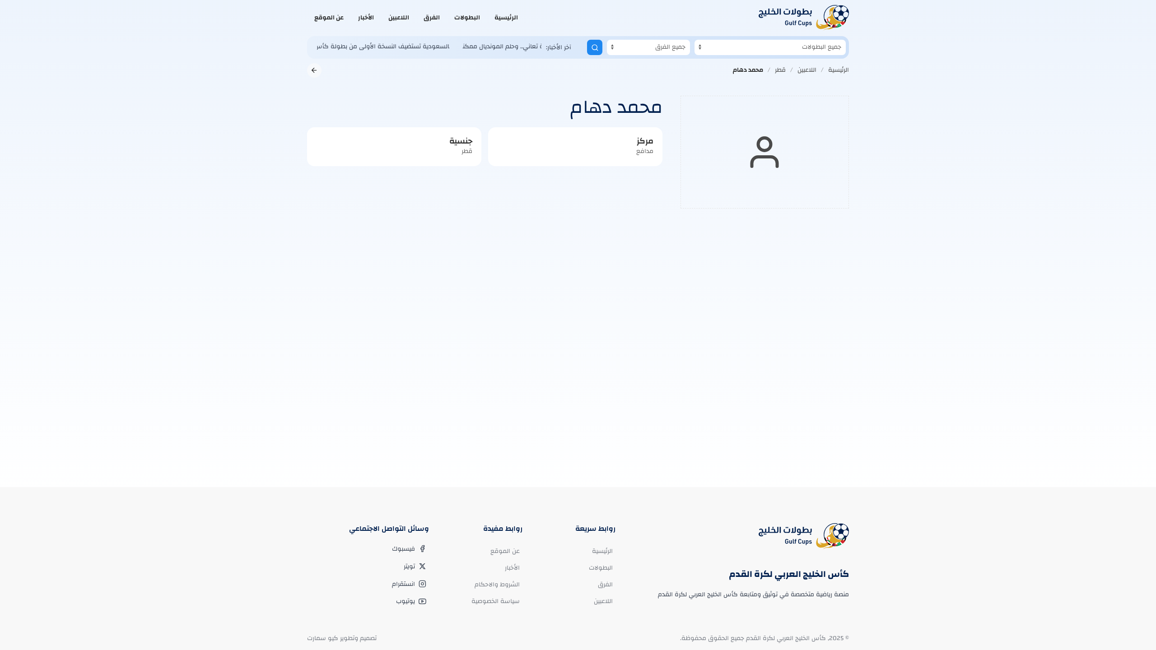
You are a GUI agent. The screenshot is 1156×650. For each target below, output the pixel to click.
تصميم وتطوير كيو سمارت (342, 638)
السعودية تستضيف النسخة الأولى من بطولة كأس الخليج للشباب (348, 46)
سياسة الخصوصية (495, 601)
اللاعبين (398, 17)
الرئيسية (506, 17)
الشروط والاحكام (497, 584)
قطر (780, 70)
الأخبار (366, 17)
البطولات (467, 17)
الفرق (432, 17)
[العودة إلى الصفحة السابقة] (314, 70)
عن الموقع (329, 17)
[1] (594, 47)
